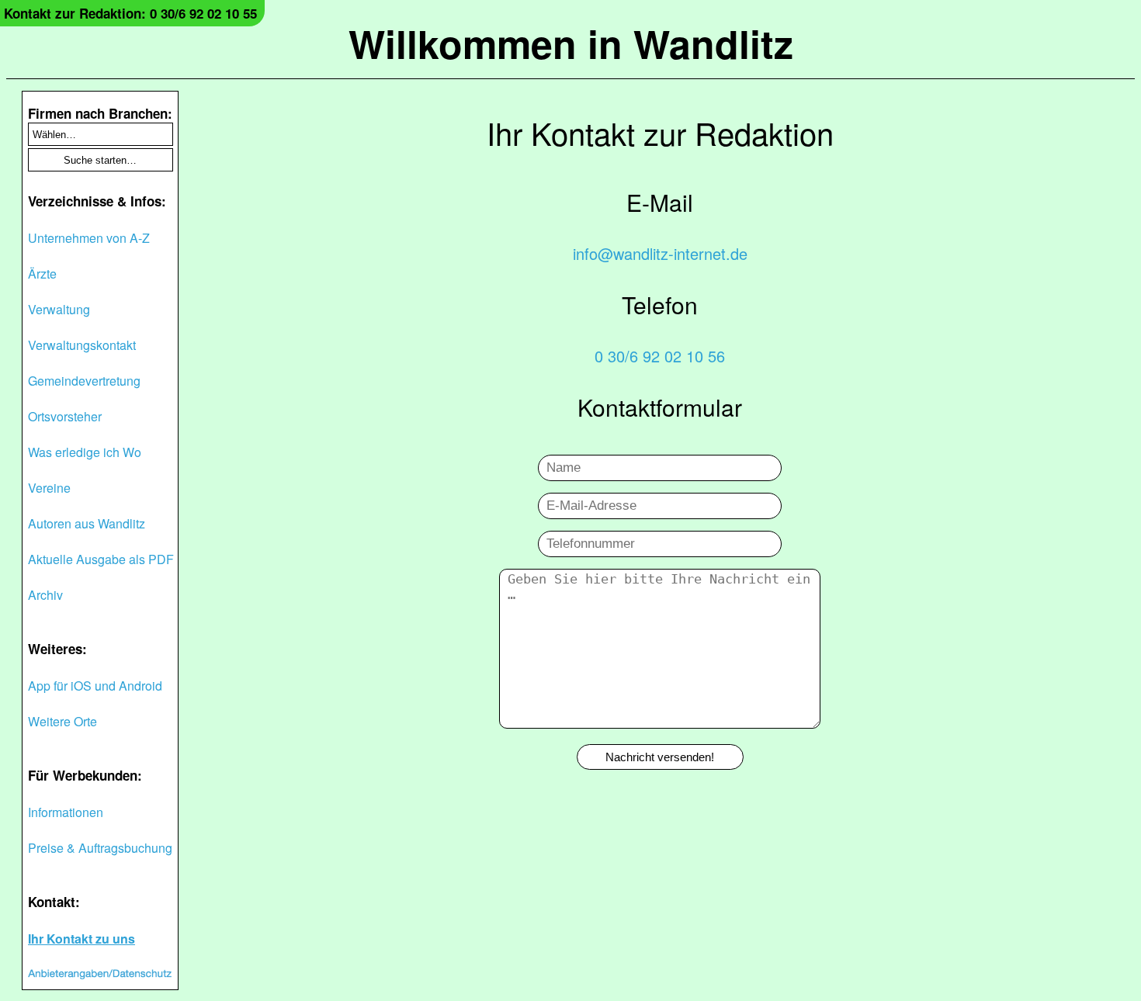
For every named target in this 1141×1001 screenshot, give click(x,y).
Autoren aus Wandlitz (86, 523)
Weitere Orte (62, 721)
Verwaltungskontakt (82, 345)
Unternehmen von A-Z (89, 238)
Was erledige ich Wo (84, 452)
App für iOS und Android (95, 685)
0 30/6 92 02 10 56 (660, 356)
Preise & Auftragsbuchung (100, 848)
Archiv (45, 595)
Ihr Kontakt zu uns (81, 938)
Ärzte (42, 273)
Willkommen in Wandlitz (571, 43)
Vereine (49, 488)
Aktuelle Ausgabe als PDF (101, 559)
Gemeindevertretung (84, 381)
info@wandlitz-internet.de (660, 253)
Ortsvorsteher (65, 416)
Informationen (65, 812)
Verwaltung (59, 309)
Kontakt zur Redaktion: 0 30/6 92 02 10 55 (130, 13)
